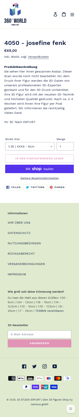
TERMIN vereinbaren (49, 311)
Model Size (12, 139)
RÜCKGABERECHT (21, 253)
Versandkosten (38, 57)
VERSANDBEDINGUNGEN (26, 264)
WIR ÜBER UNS (19, 222)
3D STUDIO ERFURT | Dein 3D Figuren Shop (43, 399)
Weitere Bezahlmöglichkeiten (39, 178)
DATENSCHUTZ (19, 233)
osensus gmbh (39, 404)
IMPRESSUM (17, 274)
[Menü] (72, 14)
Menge (61, 139)
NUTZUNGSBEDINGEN (24, 243)
